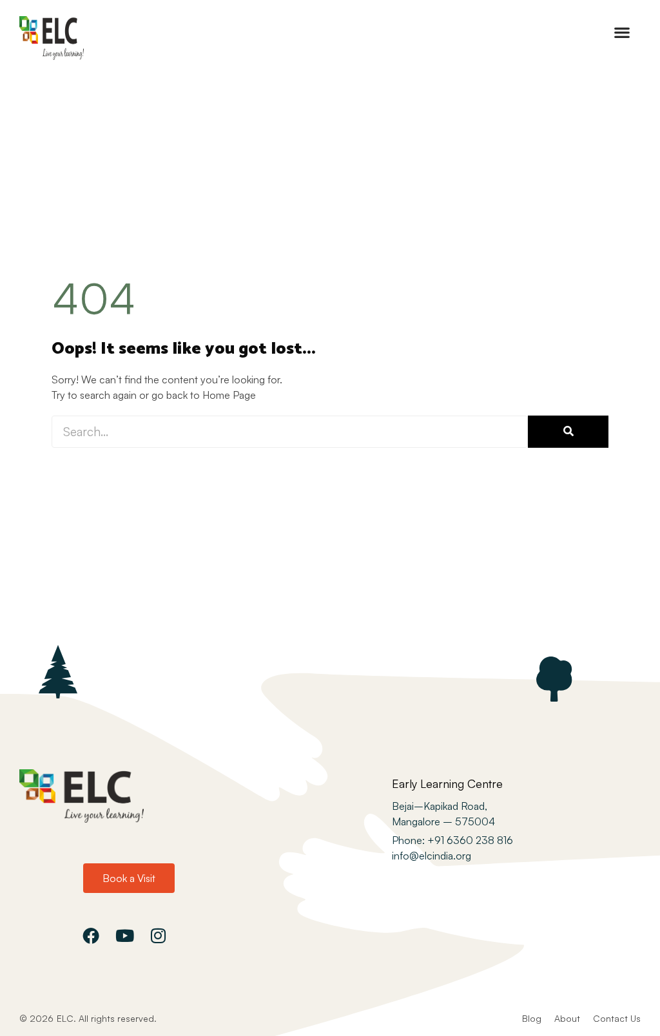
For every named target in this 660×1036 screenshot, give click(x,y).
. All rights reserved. (115, 1018)
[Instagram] (158, 935)
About (567, 1018)
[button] (621, 31)
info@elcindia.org (431, 855)
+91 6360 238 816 (469, 840)
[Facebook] (91, 935)
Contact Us (617, 1018)
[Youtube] (124, 935)
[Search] (568, 432)
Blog (531, 1018)
